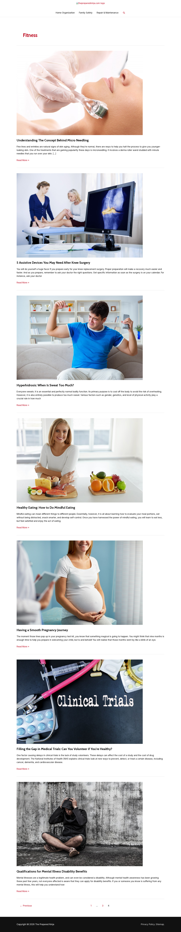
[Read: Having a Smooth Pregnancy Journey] (80, 582)
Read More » (23, 160)
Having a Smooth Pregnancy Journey (42, 630)
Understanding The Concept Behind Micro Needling (53, 140)
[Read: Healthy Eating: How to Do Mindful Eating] (80, 460)
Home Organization (65, 12)
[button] (124, 12)
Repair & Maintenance (107, 12)
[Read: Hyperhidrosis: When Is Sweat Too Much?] (80, 337)
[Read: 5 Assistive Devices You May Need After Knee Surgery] (80, 215)
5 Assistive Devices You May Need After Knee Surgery (53, 263)
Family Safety (85, 12)
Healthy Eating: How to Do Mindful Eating (46, 508)
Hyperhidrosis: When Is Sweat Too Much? (45, 385)
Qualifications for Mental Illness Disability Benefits (52, 871)
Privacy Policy (148, 924)
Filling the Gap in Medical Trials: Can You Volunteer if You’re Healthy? (64, 749)
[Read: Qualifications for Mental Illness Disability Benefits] (80, 824)
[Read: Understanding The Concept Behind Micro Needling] (80, 93)
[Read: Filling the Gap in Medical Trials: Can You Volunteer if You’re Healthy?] (80, 701)
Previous (26, 905)
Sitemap (160, 924)
